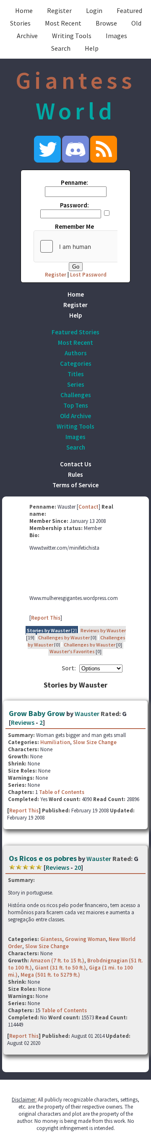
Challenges (75, 395)
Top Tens (75, 405)
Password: (74, 205)
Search (60, 48)
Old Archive (75, 416)
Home (24, 10)
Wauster (87, 713)
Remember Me (74, 226)
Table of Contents (61, 792)
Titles (76, 374)
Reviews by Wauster (103, 630)
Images (116, 35)
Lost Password (88, 274)
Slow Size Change (95, 742)
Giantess (51, 939)
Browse (106, 23)
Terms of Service (75, 485)
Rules (75, 474)
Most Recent (63, 23)
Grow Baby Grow (37, 713)
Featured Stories (75, 332)
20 (77, 867)
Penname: (74, 182)
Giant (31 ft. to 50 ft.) (60, 967)
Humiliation (55, 742)
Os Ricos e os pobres (43, 858)
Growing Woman (85, 939)
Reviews (22, 722)
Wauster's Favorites (72, 651)
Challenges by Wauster (64, 637)
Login (94, 10)
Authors (76, 353)
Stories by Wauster (48, 630)
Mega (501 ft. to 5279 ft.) (50, 974)
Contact (88, 506)
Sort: (69, 668)
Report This (45, 617)
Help (92, 48)
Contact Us (75, 464)
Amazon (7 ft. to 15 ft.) (57, 960)
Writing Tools (71, 35)
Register (59, 10)
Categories (75, 363)
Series (75, 384)
